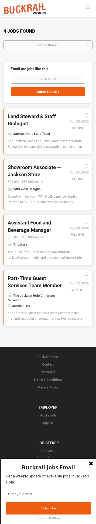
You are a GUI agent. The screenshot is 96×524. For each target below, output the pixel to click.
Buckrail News (48, 357)
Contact (48, 364)
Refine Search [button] (48, 45)
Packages (48, 372)
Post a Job (48, 415)
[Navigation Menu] (88, 8)
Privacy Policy (48, 387)
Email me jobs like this (29, 69)
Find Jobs (48, 451)
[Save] (86, 117)
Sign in (48, 423)
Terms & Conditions (48, 380)
